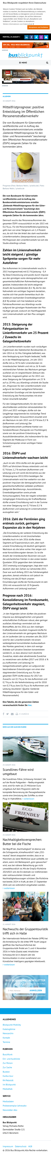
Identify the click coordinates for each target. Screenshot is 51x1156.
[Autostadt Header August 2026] (25, 45)
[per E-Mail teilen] (12, 714)
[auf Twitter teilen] (7, 714)
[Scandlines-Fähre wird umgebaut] (25, 747)
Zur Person (8, 1063)
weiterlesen (28, 798)
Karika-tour (8, 1076)
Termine (6, 1042)
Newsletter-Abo (10, 1110)
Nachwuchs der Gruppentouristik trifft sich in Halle (25, 931)
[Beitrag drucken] (17, 714)
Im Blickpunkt (9, 1084)
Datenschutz (20, 1146)
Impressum (8, 1146)
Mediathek (8, 1089)
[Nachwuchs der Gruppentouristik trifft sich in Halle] (25, 906)
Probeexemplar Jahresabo (15, 1105)
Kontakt (6, 1037)
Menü (24, 62)
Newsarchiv (8, 1033)
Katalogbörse (9, 1029)
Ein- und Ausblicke (11, 1058)
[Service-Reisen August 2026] (25, 76)
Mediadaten (8, 1101)
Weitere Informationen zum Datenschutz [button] (18, 24)
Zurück (25, 714)
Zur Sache (7, 1067)
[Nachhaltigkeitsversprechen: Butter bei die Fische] (25, 817)
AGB (30, 1146)
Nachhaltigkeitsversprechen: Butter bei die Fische (22, 841)
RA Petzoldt (8, 1080)
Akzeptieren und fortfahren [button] (38, 27)
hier (30, 705)
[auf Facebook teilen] (4, 714)
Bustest (6, 1071)
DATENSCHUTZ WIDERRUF (36, 995)
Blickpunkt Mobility (12, 1024)
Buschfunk (8, 1054)
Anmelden (36, 990)
